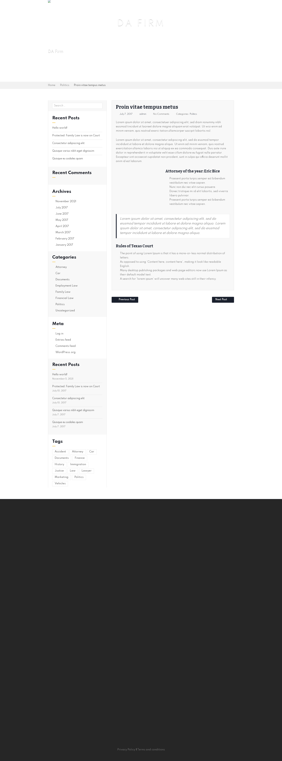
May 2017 (61, 220)
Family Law (62, 292)
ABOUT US (131, 6)
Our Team (169, 6)
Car (57, 273)
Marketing (61, 477)
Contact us (224, 6)
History (59, 464)
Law (73, 470)
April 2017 (62, 226)
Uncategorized (65, 310)
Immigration (78, 464)
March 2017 (63, 232)
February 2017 (64, 238)
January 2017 (64, 245)
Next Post (221, 299)
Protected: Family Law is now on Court (76, 135)
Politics (64, 85)
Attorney (61, 267)
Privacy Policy (126, 749)
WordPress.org (65, 352)
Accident (60, 451)
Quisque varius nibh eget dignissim (73, 151)
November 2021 (65, 201)
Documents (62, 279)
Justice (59, 470)
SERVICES (150, 6)
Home (115, 6)
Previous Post (127, 299)
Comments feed (65, 346)
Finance (80, 458)
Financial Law (64, 298)
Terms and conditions (151, 749)
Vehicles (60, 483)
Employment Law (66, 285)
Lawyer (87, 470)
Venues (187, 6)
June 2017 (62, 213)
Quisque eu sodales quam (67, 158)
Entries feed (63, 339)
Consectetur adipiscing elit (68, 143)
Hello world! (59, 128)
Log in (59, 333)
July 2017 (61, 207)
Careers (204, 6)
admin (142, 114)
